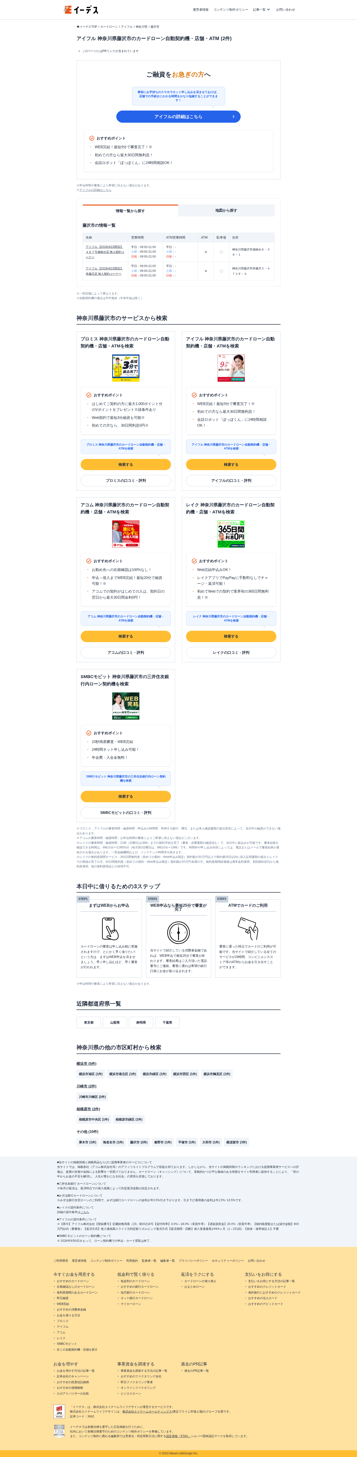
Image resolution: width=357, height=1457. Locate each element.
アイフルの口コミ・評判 (231, 480)
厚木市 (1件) (87, 1142)
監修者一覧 (149, 1260)
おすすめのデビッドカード (265, 1304)
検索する (126, 464)
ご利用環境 (60, 1260)
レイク (61, 1338)
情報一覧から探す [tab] (130, 211)
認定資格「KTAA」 (178, 1436)
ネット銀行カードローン (137, 1298)
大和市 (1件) (211, 1142)
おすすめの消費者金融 (71, 1309)
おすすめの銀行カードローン (140, 1286)
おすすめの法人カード (262, 1298)
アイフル (127, 26)
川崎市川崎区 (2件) (92, 1097)
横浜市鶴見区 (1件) (217, 1074)
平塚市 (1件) (187, 1142)
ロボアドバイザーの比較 (73, 1393)
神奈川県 (141, 26)
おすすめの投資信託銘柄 (73, 1382)
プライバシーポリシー (193, 1260)
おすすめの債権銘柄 (70, 1387)
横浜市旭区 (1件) (90, 1074)
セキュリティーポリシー (228, 1260)
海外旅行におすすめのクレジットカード (274, 1292)
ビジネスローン (131, 1393)
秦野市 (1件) (162, 1142)
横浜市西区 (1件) (185, 1074)
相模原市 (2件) (88, 1109)
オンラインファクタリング (138, 1387)
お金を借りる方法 (68, 1315)
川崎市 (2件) (86, 1086)
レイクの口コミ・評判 (231, 652)
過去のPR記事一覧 (196, 1370)
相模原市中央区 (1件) (94, 1119)
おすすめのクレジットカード (267, 1286)
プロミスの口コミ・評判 (126, 480)
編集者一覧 (167, 1260)
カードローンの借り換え (200, 1281)
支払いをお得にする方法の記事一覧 (271, 1281)
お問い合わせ (285, 9)
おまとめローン (194, 1286)
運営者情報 (201, 9)
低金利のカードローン (135, 1281)
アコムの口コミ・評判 (126, 652)
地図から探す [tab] (226, 210)
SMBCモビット (67, 1343)
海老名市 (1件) (113, 1142)
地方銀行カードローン (135, 1292)
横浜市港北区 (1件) (122, 1074)
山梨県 (115, 1022)
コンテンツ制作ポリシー (230, 9)
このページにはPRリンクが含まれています (110, 51)
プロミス (62, 1321)
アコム (61, 1332)
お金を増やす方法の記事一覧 (76, 1370)
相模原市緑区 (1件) (129, 1119)
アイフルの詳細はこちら (178, 116)
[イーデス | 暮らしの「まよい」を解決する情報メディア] (80, 12)
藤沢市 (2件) (138, 1142)
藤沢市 (155, 26)
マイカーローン (131, 1304)
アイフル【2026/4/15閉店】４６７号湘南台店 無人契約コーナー (105, 252)
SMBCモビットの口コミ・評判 (125, 812)
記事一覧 (259, 9)
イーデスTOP (88, 26)
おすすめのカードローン (73, 1281)
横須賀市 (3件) (236, 1142)
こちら (84, 1212)
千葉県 (167, 1022)
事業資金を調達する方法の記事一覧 (144, 1370)
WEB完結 (63, 1304)
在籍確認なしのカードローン (76, 1286)
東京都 (89, 1022)
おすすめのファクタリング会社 (141, 1376)
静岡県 (141, 1022)
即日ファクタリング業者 (137, 1382)
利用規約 (132, 1260)
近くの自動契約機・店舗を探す (77, 1349)
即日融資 (62, 1298)
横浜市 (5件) (86, 1063)
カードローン (109, 26)
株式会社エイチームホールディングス (147, 1411)
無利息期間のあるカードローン (77, 1292)
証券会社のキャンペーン (73, 1376)
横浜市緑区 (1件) (154, 1074)
